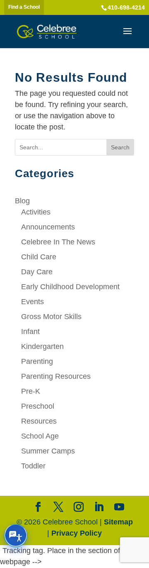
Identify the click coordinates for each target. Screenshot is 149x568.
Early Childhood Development (70, 287)
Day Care (37, 272)
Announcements (48, 227)
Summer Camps (48, 451)
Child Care (38, 257)
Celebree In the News (58, 242)
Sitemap (118, 522)
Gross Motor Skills (51, 316)
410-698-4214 (126, 7)
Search (120, 147)
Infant (30, 331)
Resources (39, 421)
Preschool (37, 406)
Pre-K (30, 391)
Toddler (33, 466)
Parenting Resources (56, 376)
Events (32, 301)
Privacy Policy (76, 533)
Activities (35, 212)
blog (22, 201)
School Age (40, 436)
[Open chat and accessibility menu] (15, 535)
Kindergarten (42, 346)
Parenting (37, 361)
